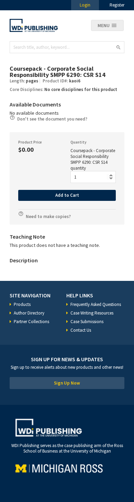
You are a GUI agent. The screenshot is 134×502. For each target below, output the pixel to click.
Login (85, 5)
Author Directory (29, 313)
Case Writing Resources (91, 313)
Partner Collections (31, 321)
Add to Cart (67, 195)
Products (22, 304)
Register (117, 5)
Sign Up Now (67, 383)
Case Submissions (86, 321)
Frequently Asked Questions (95, 304)
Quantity (78, 142)
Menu (104, 25)
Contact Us (80, 330)
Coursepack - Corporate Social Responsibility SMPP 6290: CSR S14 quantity (92, 159)
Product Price (30, 142)
